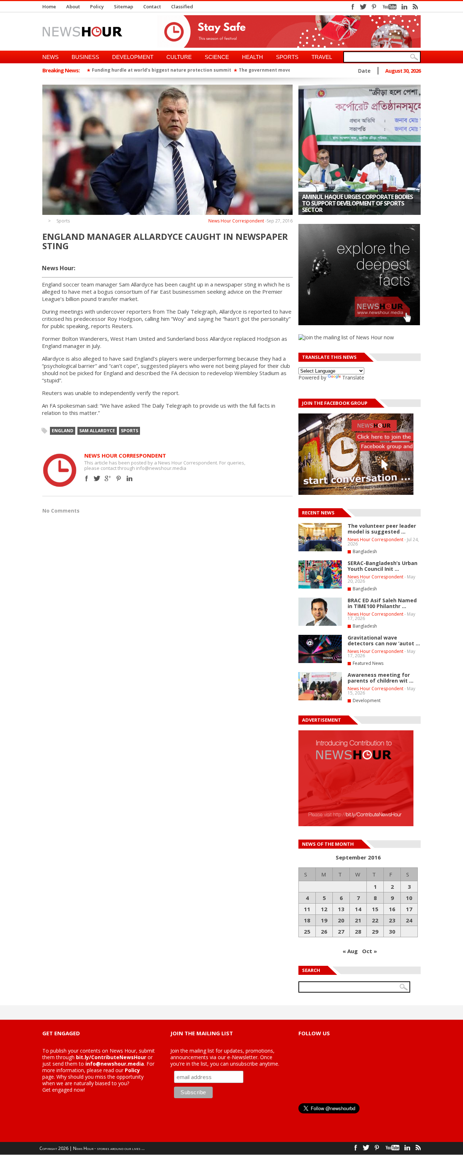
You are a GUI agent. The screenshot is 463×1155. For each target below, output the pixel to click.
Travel (321, 57)
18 (307, 920)
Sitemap (123, 6)
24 (409, 920)
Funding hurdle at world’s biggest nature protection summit (161, 70)
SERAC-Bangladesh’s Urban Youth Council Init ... (382, 566)
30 (392, 931)
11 (307, 909)
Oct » (369, 951)
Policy (97, 6)
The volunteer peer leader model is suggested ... (382, 528)
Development (132, 57)
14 (358, 909)
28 (358, 931)
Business (85, 57)
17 (409, 909)
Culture (179, 57)
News (50, 57)
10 (409, 897)
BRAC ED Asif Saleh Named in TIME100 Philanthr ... (382, 603)
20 (341, 920)
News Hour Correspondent (236, 221)
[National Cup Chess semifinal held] (359, 150)
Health (252, 57)
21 (358, 920)
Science (217, 57)
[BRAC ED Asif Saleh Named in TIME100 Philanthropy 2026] (320, 624)
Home (49, 6)
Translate (353, 377)
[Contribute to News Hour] (355, 824)
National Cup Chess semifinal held (351, 210)
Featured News (368, 663)
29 (375, 931)
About (73, 6)
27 (341, 931)
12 (324, 909)
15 (375, 909)
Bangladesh (365, 551)
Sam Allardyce (97, 431)
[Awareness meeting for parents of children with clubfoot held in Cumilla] (320, 698)
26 (324, 931)
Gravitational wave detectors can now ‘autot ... (384, 640)
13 (341, 909)
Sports (287, 57)
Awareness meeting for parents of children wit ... (380, 677)
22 (375, 920)
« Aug (350, 951)
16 (392, 909)
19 (324, 920)
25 (307, 931)
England (62, 431)
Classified (182, 6)
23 (392, 920)
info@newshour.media (114, 1063)
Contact (152, 6)
